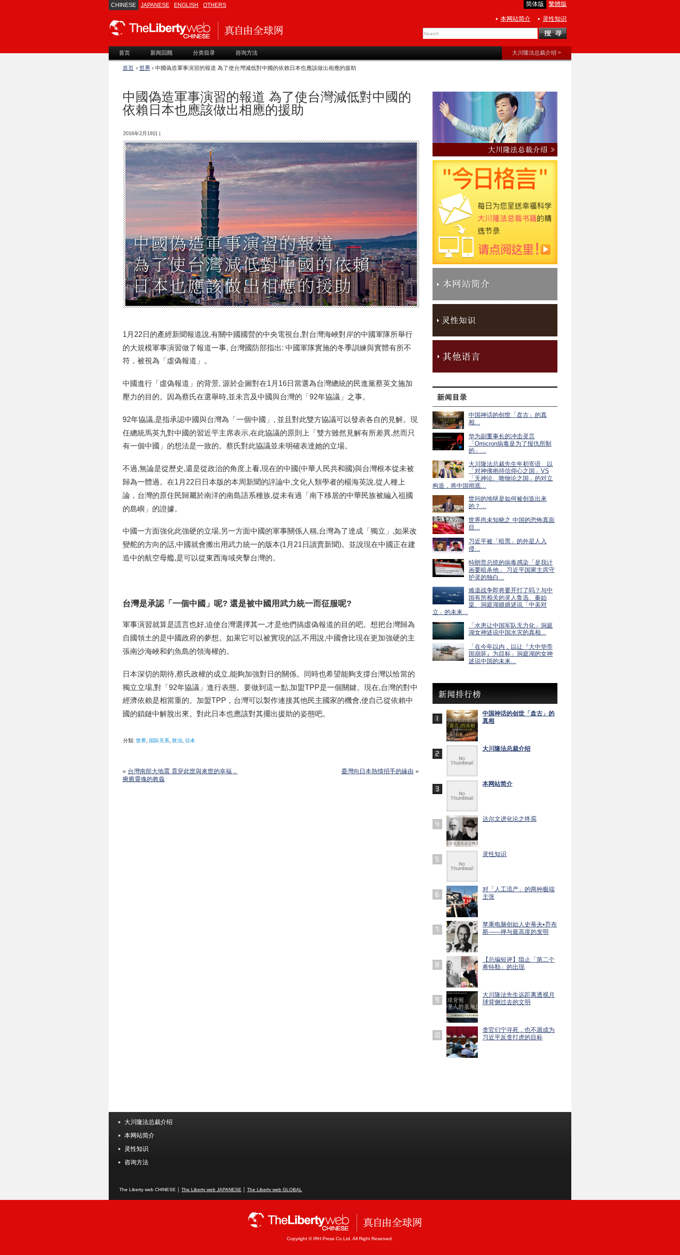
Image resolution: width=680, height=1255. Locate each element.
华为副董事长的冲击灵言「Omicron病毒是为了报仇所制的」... (510, 443)
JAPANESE (155, 5)
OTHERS (214, 5)
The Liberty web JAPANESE (211, 1189)
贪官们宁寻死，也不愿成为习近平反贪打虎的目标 (518, 1033)
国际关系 (159, 740)
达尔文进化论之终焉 (509, 818)
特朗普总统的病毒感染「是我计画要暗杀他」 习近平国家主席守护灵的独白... (512, 569)
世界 (144, 68)
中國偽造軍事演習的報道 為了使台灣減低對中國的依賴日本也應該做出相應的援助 (267, 104)
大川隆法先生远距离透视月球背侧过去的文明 (518, 998)
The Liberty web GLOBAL (274, 1189)
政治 (177, 740)
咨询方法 (136, 1162)
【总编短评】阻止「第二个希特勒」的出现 (518, 963)
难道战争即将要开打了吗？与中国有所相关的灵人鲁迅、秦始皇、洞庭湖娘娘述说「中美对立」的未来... (493, 601)
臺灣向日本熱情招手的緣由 (377, 771)
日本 (190, 740)
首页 (128, 68)
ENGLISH (186, 5)
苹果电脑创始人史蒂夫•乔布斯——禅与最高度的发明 (519, 928)
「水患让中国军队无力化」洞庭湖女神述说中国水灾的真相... (511, 629)
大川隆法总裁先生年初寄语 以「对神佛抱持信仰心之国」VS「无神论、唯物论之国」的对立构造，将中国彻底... (493, 474)
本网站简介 (516, 18)
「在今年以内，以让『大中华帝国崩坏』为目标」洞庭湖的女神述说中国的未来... (511, 654)
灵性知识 (555, 18)
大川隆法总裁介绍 (506, 748)
